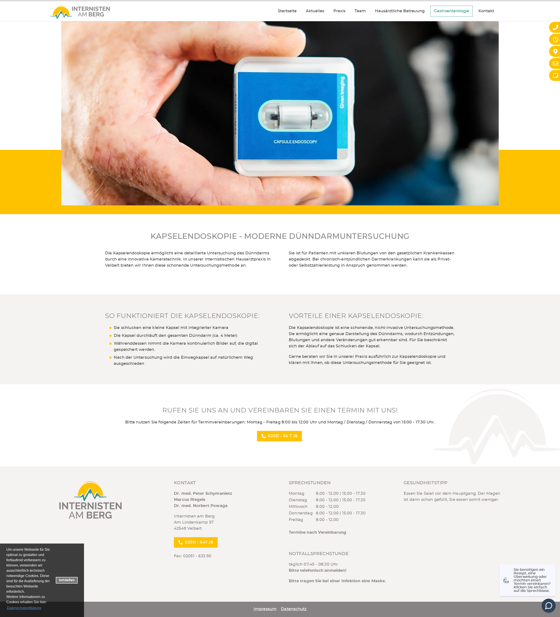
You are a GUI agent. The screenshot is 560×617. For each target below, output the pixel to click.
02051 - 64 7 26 (283, 436)
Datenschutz (293, 609)
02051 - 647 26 (199, 542)
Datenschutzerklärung (24, 608)
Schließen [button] (67, 580)
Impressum (265, 609)
